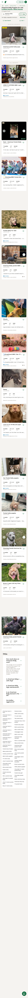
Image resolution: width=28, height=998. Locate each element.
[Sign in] (25, 2)
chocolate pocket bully (19, 776)
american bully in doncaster (7, 738)
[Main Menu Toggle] (2, 2)
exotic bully (6, 769)
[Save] (23, 47)
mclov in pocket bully (20, 740)
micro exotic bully (19, 729)
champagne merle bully (19, 757)
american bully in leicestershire (7, 734)
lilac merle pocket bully (19, 753)
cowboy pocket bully (8, 753)
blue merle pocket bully (19, 750)
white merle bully (19, 713)
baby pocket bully (19, 743)
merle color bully (19, 734)
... (17, 5)
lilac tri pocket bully (8, 761)
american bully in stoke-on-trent (7, 742)
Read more (22, 17)
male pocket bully (7, 751)
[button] (14, 131)
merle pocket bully (19, 727)
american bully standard (18, 737)
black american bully (20, 779)
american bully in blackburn (7, 719)
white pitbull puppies (20, 766)
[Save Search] (24, 994)
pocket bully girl (19, 773)
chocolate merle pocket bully (7, 764)
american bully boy (19, 781)
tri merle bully (6, 758)
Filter (23, 14)
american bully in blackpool (7, 746)
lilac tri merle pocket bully (8, 783)
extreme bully (18, 711)
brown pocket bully (19, 764)
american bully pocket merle (18, 746)
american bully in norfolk (7, 727)
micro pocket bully (7, 776)
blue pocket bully (7, 767)
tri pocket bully (18, 784)
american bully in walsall (7, 723)
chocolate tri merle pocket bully (19, 770)
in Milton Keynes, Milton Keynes (12, 9)
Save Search (7, 20)
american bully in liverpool (7, 730)
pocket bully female (8, 749)
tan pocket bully (19, 718)
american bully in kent (7, 712)
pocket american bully (7, 773)
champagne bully (19, 732)
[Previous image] (4, 131)
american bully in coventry (7, 715)
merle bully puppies (8, 756)
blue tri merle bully (7, 785)
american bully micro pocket (20, 721)
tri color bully (18, 716)
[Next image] (24, 131)
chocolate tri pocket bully (8, 779)
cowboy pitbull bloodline (18, 761)
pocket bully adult (19, 724)
